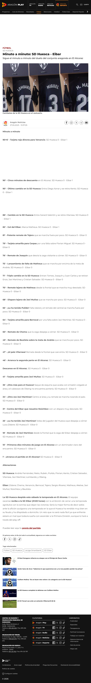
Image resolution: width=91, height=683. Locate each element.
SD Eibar (48, 550)
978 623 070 (13, 639)
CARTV (86, 4)
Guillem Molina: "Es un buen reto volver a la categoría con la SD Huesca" (45, 580)
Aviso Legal (18, 665)
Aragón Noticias (17, 122)
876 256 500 (13, 628)
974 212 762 (12, 651)
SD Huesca (17, 550)
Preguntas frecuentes (50, 665)
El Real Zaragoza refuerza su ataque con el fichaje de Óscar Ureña (42, 558)
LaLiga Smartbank (33, 550)
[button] (87, 12)
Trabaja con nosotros (77, 636)
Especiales (73, 625)
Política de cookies (8, 669)
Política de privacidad (32, 665)
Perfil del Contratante (77, 632)
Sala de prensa (75, 645)
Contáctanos (6, 665)
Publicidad (73, 621)
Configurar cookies (11, 674)
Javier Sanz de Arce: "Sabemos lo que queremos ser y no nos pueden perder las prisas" (50, 569)
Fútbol (7, 48)
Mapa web (73, 649)
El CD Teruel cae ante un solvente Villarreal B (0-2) (36, 601)
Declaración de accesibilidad (70, 665)
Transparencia (75, 628)
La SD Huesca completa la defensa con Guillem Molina (38, 590)
